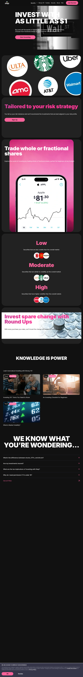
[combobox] (34, 3)
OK (7, 674)
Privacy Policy (32, 669)
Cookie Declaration (72, 668)
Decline (20, 673)
